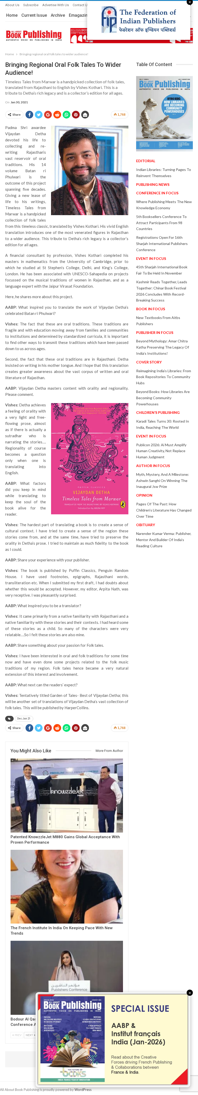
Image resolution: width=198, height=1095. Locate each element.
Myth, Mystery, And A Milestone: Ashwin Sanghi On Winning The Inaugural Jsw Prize (162, 480)
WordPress (83, 1090)
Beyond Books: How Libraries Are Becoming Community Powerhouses (163, 397)
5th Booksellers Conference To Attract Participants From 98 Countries (161, 222)
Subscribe (30, 5)
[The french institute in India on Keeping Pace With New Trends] (67, 887)
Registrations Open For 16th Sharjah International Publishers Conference (162, 243)
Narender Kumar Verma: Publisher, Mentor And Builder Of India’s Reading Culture (163, 539)
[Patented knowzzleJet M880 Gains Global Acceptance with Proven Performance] (67, 796)
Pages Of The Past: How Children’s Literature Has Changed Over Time (164, 510)
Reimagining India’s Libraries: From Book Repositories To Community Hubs (163, 377)
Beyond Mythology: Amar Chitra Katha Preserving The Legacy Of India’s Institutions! (162, 347)
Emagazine (79, 15)
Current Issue (34, 15)
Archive (58, 15)
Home (12, 15)
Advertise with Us (55, 5)
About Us (12, 5)
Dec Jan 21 (24, 718)
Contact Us (81, 5)
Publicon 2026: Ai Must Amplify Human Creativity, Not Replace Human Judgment (161, 451)
